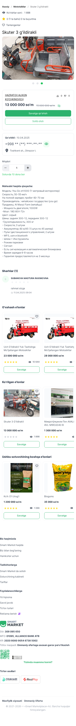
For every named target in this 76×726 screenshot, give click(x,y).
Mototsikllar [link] (19, 6)
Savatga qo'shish (38, 113)
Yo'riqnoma (6, 597)
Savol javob (6, 602)
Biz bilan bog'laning (10, 550)
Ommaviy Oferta (33, 700)
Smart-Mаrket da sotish (13, 571)
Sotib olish (38, 121)
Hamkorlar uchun (9, 556)
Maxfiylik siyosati (12, 700)
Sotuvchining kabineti (12, 576)
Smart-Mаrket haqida (11, 545)
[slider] (20, 282)
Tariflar (4, 582)
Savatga (21, 369)
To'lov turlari (6, 608)
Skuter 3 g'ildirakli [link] (39, 6)
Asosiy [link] (5, 6)
